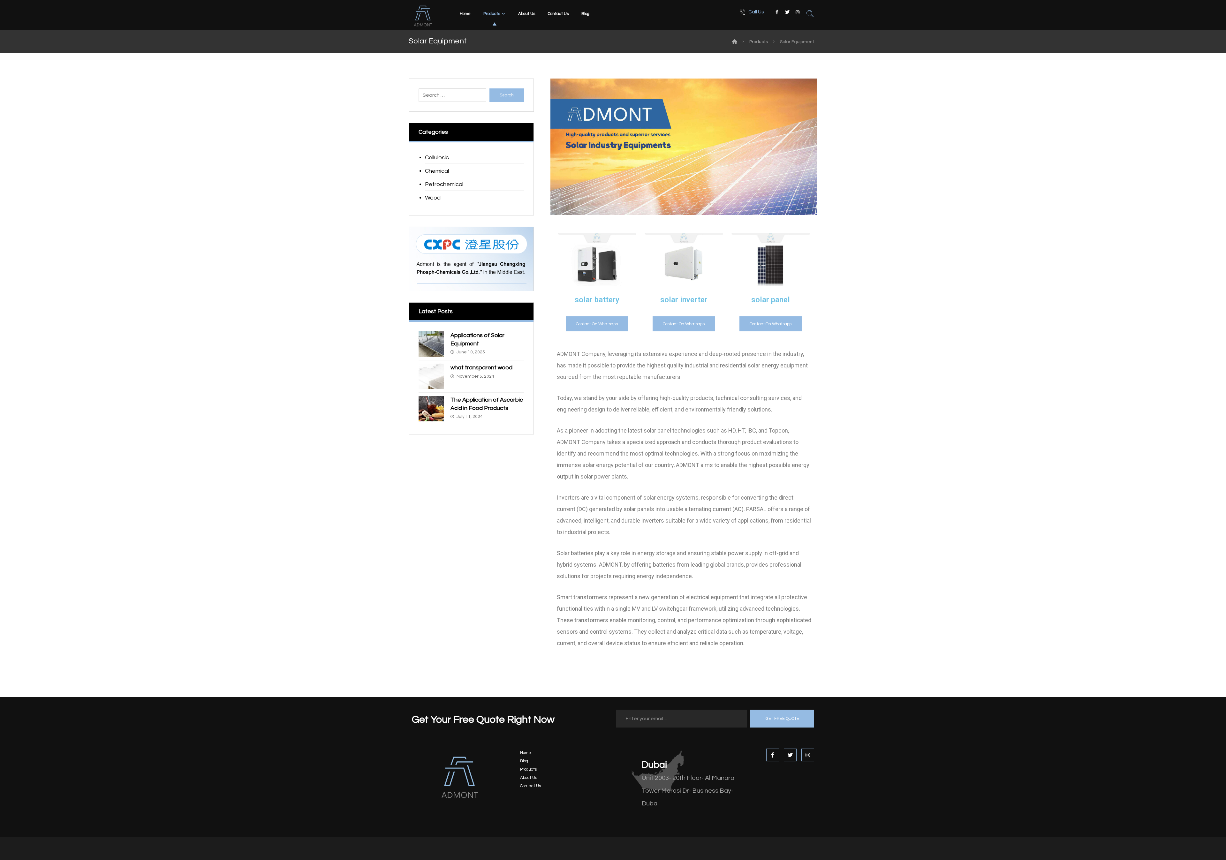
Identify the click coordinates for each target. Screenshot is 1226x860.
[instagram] (797, 12)
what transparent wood (481, 368)
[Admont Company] (734, 42)
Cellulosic (437, 158)
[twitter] (787, 12)
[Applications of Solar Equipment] (431, 344)
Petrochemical (444, 184)
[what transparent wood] (431, 376)
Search (507, 95)
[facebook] (777, 12)
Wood (433, 198)
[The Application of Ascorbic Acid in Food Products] (431, 408)
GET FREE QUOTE (782, 718)
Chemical (437, 171)
